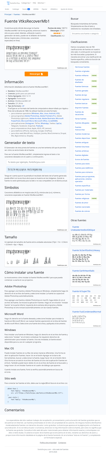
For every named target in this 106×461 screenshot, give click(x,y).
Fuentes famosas (81, 86)
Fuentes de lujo (81, 95)
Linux (46, 113)
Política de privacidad (48, 443)
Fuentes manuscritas (80, 128)
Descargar (35, 73)
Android (52, 113)
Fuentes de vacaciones (79, 113)
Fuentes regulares (82, 99)
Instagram (30, 123)
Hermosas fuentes (82, 67)
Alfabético (54, 9)
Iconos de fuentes (82, 159)
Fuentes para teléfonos (84, 168)
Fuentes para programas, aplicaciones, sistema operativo (85, 179)
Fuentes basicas (81, 103)
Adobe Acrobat (35, 118)
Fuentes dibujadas (82, 123)
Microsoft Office (40, 121)
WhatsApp (45, 123)
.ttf (23, 106)
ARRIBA (36, 9)
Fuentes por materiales (84, 190)
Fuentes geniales (81, 91)
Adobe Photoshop (32, 116)
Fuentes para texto (82, 164)
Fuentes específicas (82, 186)
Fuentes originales (82, 71)
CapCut (58, 123)
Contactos (62, 443)
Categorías (25, 3)
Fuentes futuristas (82, 147)
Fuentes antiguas (82, 142)
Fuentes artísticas (82, 151)
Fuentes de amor (81, 203)
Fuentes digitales (81, 155)
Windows (35, 113)
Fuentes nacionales (82, 207)
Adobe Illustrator (48, 118)
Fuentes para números (84, 172)
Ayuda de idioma (66, 9)
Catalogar (15, 9)
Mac (41, 113)
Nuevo (25, 9)
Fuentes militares (82, 75)
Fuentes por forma (82, 194)
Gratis (7, 9)
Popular (44, 9)
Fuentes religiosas (82, 198)
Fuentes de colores (82, 211)
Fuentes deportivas (82, 138)
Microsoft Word (27, 121)
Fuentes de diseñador (79, 81)
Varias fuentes (80, 119)
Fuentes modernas (82, 134)
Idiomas (41, 3)
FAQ (34, 3)
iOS (57, 113)
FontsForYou (15, 3)
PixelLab (39, 126)
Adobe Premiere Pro (48, 116)
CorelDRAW (52, 121)
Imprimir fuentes (81, 108)
